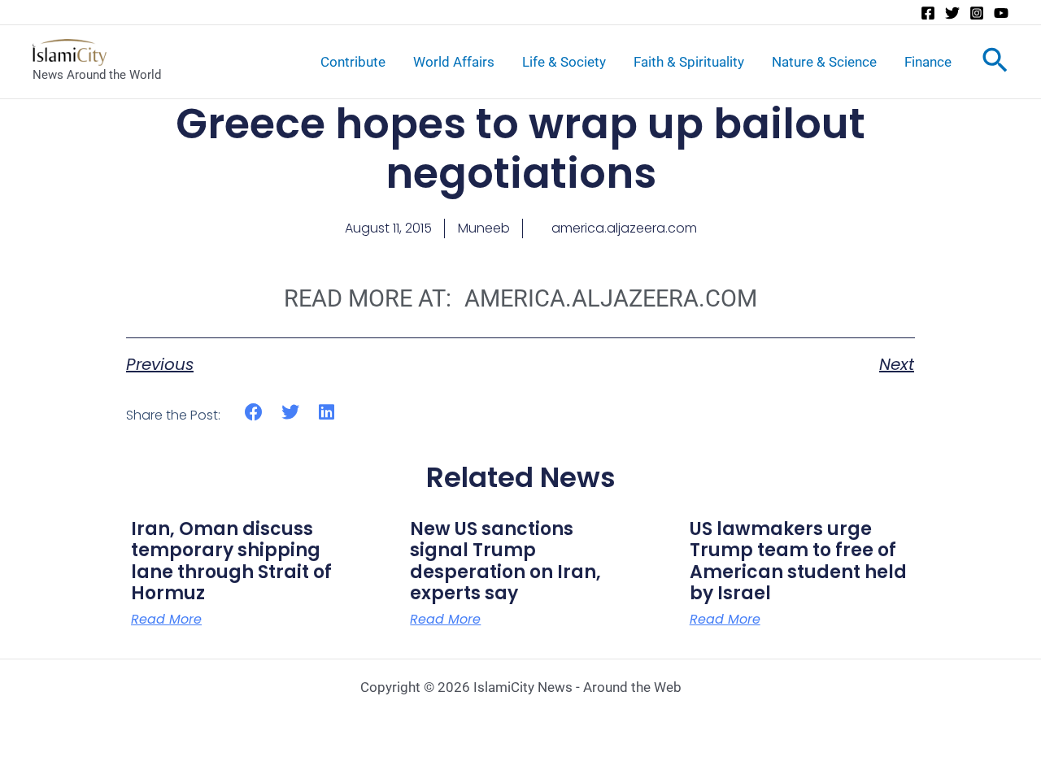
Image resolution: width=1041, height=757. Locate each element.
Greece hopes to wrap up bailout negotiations (520, 148)
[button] (254, 412)
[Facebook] (928, 13)
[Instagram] (976, 13)
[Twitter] (952, 13)
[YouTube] (1001, 13)
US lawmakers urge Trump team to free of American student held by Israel (798, 561)
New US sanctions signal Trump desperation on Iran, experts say (505, 561)
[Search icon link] (995, 63)
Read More (166, 619)
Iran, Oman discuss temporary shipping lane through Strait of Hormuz (231, 561)
